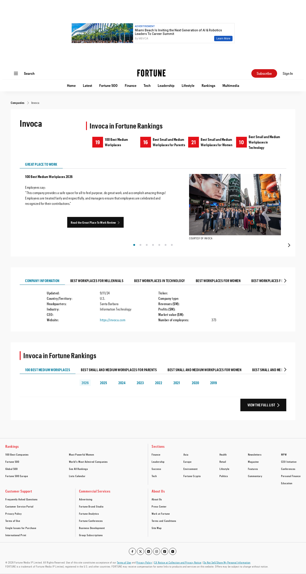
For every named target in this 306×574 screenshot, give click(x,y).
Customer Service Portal (19, 506)
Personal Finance (291, 476)
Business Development (92, 527)
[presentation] (288, 245)
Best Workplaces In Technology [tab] (159, 280)
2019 (213, 383)
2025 (103, 383)
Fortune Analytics (89, 513)
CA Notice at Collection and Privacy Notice (177, 562)
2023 (140, 383)
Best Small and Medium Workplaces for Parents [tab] (119, 370)
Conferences (288, 468)
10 (241, 142)
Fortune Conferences (91, 520)
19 (97, 142)
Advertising (86, 499)
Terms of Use (12, 520)
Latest (87, 85)
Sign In (288, 73)
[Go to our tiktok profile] (164, 551)
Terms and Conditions (164, 520)
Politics (224, 476)
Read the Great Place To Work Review (93, 222)
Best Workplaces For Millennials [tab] (97, 280)
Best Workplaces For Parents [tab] (274, 280)
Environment (190, 468)
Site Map (157, 527)
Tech (147, 85)
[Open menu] (16, 73)
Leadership (166, 85)
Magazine (253, 461)
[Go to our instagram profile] (156, 551)
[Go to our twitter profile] (140, 551)
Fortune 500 (108, 85)
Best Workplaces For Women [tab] (218, 280)
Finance (130, 85)
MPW (284, 454)
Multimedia (230, 85)
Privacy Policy (13, 513)
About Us (157, 499)
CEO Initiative (289, 461)
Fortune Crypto (192, 476)
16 (145, 142)
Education (286, 483)
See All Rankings (78, 468)
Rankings (208, 85)
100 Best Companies (17, 454)
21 (193, 142)
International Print (15, 535)
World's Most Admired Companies (88, 461)
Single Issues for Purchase (20, 527)
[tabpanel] (153, 208)
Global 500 (11, 468)
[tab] (284, 280)
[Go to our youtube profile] (172, 551)
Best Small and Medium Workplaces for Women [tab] (204, 370)
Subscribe (264, 73)
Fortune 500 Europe (16, 476)
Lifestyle (188, 85)
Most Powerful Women (81, 454)
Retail (223, 461)
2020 (195, 383)
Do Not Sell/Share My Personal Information (226, 562)
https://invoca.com (112, 320)
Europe (187, 461)
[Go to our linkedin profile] (148, 551)
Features (253, 468)
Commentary (255, 476)
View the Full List (261, 405)
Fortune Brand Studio (91, 506)
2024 (121, 383)
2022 (158, 383)
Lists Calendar (77, 476)
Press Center (159, 506)
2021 (176, 383)
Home (71, 85)
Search (29, 73)
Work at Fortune (161, 513)
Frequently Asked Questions (21, 499)
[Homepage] (151, 73)
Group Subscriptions (91, 535)
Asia (185, 454)
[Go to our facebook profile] (132, 551)
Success (156, 468)
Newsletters (255, 454)
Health (223, 454)
